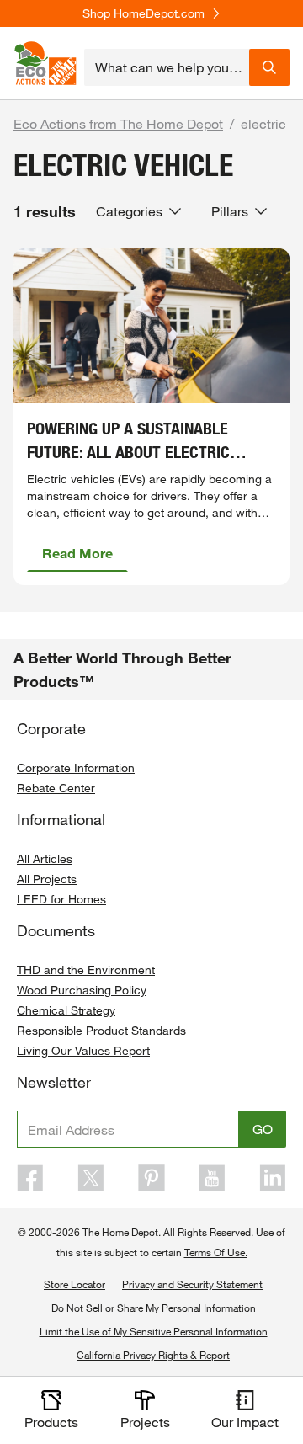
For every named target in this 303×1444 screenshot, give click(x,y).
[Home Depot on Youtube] (212, 1177)
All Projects (47, 878)
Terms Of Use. (215, 1252)
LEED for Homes (61, 899)
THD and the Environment (86, 969)
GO (262, 1129)
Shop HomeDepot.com (143, 13)
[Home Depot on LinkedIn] (272, 1177)
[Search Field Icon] (269, 67)
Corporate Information (76, 767)
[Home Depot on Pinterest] (151, 1177)
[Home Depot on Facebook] (30, 1177)
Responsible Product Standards (101, 1030)
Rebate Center (56, 788)
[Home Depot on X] (90, 1177)
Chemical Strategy (66, 1010)
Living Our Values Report (83, 1050)
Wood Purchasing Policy (81, 990)
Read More (77, 553)
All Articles (44, 858)
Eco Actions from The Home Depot (118, 123)
